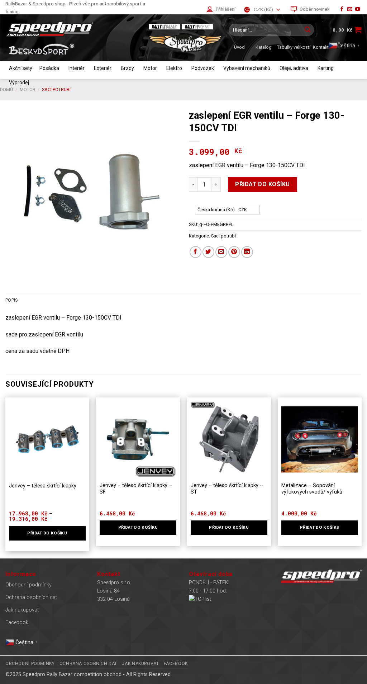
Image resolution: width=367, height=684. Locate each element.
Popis (11, 300)
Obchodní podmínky (28, 585)
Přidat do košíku (262, 184)
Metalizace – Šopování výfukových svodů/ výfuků (311, 488)
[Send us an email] (349, 9)
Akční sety (20, 68)
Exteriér (102, 68)
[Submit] (307, 30)
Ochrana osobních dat (31, 597)
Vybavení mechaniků (246, 68)
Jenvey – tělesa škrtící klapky (42, 486)
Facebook (16, 622)
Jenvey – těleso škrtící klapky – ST (227, 488)
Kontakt (321, 47)
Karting (326, 68)
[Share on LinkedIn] (247, 252)
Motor (150, 68)
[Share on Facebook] (195, 252)
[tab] (11, 300)
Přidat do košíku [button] (320, 527)
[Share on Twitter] (208, 252)
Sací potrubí (223, 236)
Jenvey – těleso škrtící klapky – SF (136, 488)
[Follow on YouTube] (357, 9)
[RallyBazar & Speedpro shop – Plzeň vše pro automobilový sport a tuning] (73, 28)
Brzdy (127, 68)
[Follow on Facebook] (341, 9)
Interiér (76, 68)
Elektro (174, 68)
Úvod (239, 47)
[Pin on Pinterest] (234, 252)
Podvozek (202, 68)
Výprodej (19, 82)
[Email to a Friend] (221, 252)
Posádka (49, 68)
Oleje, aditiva (294, 68)
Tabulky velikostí (293, 47)
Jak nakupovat (22, 610)
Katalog (264, 47)
